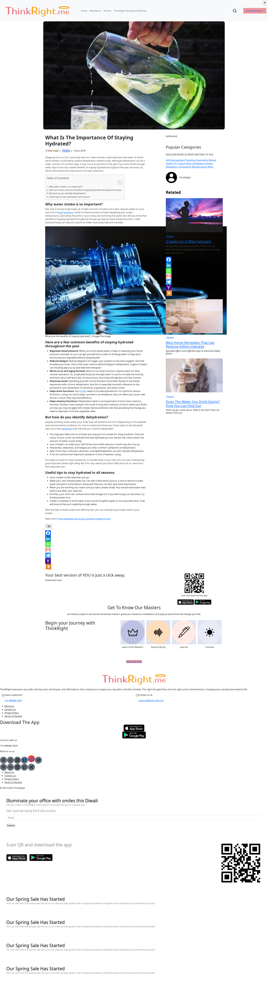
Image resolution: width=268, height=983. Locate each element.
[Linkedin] (48, 538)
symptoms (66, 428)
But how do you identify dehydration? (67, 193)
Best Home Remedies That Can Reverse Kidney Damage (190, 344)
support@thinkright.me (150, 700)
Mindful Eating (199, 166)
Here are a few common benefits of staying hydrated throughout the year (85, 190)
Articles (107, 10)
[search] (235, 11)
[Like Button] (48, 526)
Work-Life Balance (195, 163)
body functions (65, 212)
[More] (48, 566)
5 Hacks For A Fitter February (188, 241)
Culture (182, 163)
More (210, 166)
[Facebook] (48, 533)
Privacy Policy (11, 712)
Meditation (95, 10)
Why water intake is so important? (65, 186)
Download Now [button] (254, 10)
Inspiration (202, 160)
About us (9, 706)
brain (83, 391)
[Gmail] (48, 550)
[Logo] (37, 10)
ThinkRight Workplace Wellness (130, 10)
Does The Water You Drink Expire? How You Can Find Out (193, 403)
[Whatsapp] (48, 544)
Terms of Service (13, 716)
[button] (118, 182)
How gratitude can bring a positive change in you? (84, 518)
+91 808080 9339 (13, 700)
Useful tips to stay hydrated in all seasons (69, 196)
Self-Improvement (175, 160)
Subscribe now (134, 661)
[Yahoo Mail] (48, 561)
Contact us (10, 709)
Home (84, 10)
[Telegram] (48, 555)
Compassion (184, 166)
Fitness (66, 150)
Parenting (191, 160)
